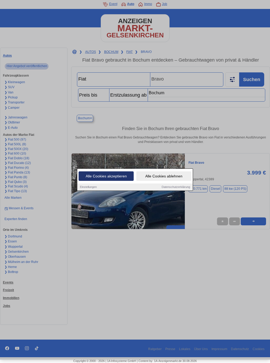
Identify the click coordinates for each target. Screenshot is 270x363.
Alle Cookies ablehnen (163, 176)
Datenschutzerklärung (176, 186)
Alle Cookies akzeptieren (106, 176)
